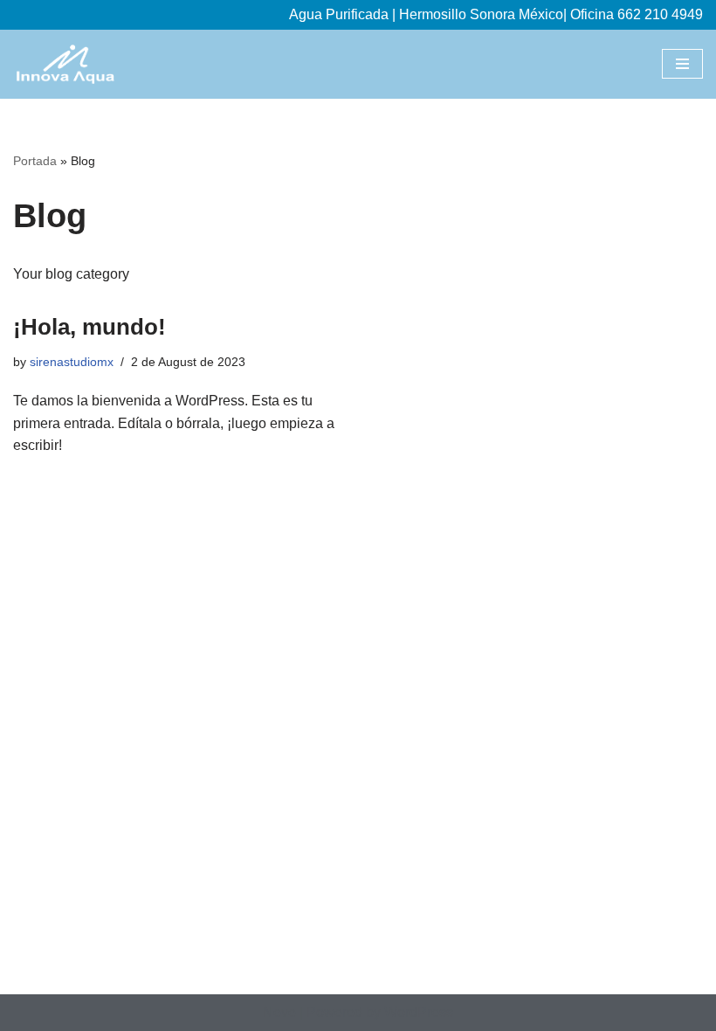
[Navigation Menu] (682, 64)
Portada (35, 161)
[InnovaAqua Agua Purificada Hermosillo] (65, 64)
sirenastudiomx (72, 362)
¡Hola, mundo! (89, 327)
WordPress (418, 1012)
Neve (279, 1012)
